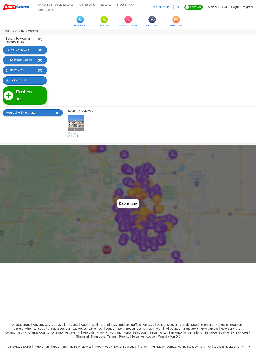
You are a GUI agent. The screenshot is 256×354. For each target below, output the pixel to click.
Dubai (195, 324)
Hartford (207, 324)
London (111, 328)
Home (6, 31)
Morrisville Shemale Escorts (55, 4)
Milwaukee (173, 328)
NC (22, 31)
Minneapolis (190, 328)
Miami (160, 328)
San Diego (195, 332)
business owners (194, 347)
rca (209, 347)
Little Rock (96, 328)
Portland (116, 332)
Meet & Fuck (125, 4)
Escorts (106, 4)
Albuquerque (21, 324)
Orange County (38, 332)
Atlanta (73, 324)
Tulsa (135, 336)
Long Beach (126, 328)
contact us (174, 347)
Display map (128, 203)
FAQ (225, 7)
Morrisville (33, 31)
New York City (230, 328)
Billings (112, 324)
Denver (172, 324)
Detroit (184, 324)
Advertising (60, 347)
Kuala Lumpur (60, 328)
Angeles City (41, 324)
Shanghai (82, 336)
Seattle (224, 332)
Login (235, 7)
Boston (124, 324)
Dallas (160, 324)
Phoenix (102, 332)
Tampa (112, 336)
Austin (85, 324)
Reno (127, 332)
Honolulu (221, 324)
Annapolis (59, 324)
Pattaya (70, 332)
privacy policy (103, 347)
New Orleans (210, 328)
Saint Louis (140, 332)
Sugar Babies (45, 9)
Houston (236, 324)
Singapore (98, 336)
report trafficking (152, 347)
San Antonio (177, 332)
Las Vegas (79, 328)
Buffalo (136, 324)
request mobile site (226, 347)
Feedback (212, 7)
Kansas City (41, 328)
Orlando (57, 332)
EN (177, 7)
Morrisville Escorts (18, 347)
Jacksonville (22, 328)
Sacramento (158, 332)
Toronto (124, 336)
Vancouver (148, 336)
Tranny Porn (42, 347)
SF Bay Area (240, 332)
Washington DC (169, 336)
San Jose (210, 332)
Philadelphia (85, 332)
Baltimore (98, 324)
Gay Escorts (87, 4)
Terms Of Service (80, 347)
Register (247, 7)
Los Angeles (145, 328)
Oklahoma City (15, 332)
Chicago (148, 324)
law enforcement (126, 347)
